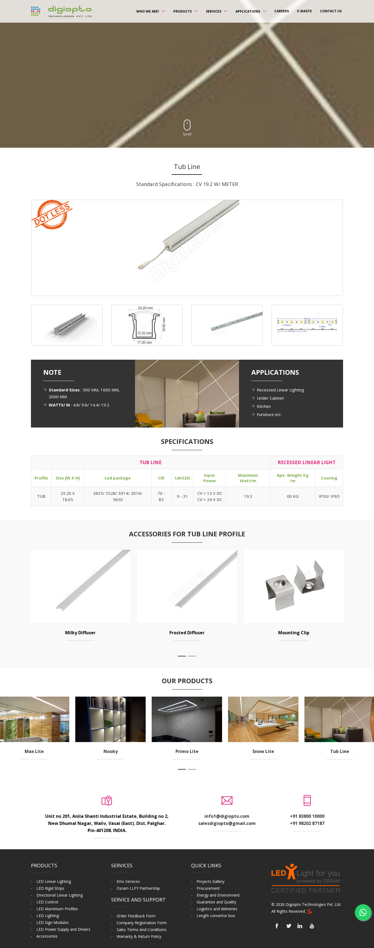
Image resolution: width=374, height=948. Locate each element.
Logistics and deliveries (217, 908)
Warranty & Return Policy (139, 936)
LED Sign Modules (52, 922)
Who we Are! (147, 11)
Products (182, 11)
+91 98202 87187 (307, 823)
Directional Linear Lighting (59, 895)
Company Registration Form (142, 922)
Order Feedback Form (136, 915)
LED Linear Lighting (53, 881)
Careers (281, 11)
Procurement (208, 888)
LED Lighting (47, 915)
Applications (247, 11)
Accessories (46, 936)
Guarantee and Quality (216, 902)
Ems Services (128, 881)
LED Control (47, 902)
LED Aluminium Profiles (57, 908)
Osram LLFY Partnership (138, 888)
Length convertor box (216, 915)
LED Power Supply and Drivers (63, 929)
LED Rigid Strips (50, 888)
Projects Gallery (211, 881)
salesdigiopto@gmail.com (227, 823)
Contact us (331, 11)
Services (213, 11)
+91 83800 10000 (307, 816)
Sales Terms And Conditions (141, 929)
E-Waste (304, 11)
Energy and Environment (218, 895)
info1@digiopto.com (227, 816)
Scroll (187, 134)
